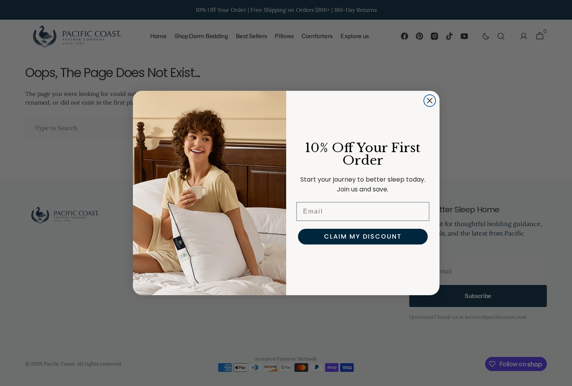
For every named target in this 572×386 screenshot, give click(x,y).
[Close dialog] (430, 101)
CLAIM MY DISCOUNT (363, 236)
